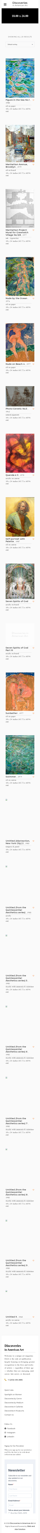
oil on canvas (11, 544)
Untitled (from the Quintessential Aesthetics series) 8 (17, 1193)
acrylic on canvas (12, 478)
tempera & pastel (12, 847)
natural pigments (12, 415)
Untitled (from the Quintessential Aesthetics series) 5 (17, 979)
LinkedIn (10, 1437)
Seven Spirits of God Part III (17, 649)
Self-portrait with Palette (15, 540)
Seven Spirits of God (17, 601)
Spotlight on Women (13, 1395)
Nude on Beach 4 (18, 364)
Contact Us (9, 1415)
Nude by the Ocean (17, 300)
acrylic (8, 916)
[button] (33, 100)
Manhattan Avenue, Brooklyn (17, 165)
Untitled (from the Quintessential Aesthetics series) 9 (17, 1264)
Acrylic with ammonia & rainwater (20, 986)
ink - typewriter (12, 238)
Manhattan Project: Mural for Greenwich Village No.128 (17, 233)
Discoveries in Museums (14, 1411)
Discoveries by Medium (14, 1403)
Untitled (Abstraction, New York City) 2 (18, 842)
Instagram (11, 1433)
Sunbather (14, 713)
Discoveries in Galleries (14, 1407)
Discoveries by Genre (13, 1399)
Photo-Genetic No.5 (17, 410)
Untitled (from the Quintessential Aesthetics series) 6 (17, 1050)
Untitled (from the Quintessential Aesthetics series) (18, 910)
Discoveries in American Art (22, 1523)
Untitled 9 (14, 1317)
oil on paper (11, 106)
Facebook (11, 1429)
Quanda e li (15, 475)
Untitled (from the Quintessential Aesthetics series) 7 (17, 1122)
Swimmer (14, 776)
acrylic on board (12, 604)
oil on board (11, 170)
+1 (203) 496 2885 (15, 1380)
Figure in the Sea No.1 (18, 101)
